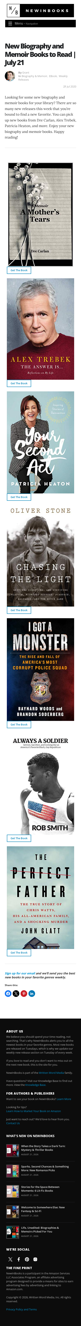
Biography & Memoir (34, 76)
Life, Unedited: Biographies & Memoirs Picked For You (40, 1229)
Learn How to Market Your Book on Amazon (33, 1111)
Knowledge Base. (35, 1085)
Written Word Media (51, 1073)
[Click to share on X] (16, 993)
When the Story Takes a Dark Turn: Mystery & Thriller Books (43, 1148)
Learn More (64, 1099)
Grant (25, 72)
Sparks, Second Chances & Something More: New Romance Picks (45, 1168)
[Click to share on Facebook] (8, 993)
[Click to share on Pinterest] (24, 993)
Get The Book (19, 270)
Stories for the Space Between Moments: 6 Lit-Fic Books (40, 1188)
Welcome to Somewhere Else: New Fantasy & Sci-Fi (43, 1209)
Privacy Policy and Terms (21, 1309)
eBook (53, 76)
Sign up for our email (20, 973)
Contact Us (13, 1123)
